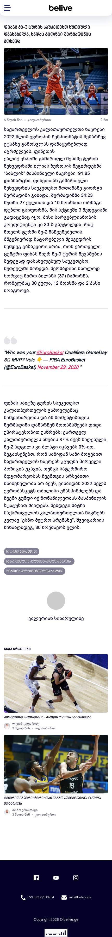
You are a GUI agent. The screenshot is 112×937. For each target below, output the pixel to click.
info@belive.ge (80, 897)
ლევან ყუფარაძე (25, 724)
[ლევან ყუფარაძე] (7, 726)
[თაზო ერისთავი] (7, 812)
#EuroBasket (49, 352)
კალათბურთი (39, 120)
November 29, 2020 (57, 367)
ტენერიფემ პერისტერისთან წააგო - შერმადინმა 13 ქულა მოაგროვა (52, 801)
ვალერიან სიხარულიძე (56, 618)
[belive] (60, 8)
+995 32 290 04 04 (40, 897)
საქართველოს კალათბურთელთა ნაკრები (39, 562)
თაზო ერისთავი (25, 810)
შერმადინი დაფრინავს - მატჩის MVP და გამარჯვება (47, 717)
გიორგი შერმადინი (21, 552)
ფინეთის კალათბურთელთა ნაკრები (34, 571)
